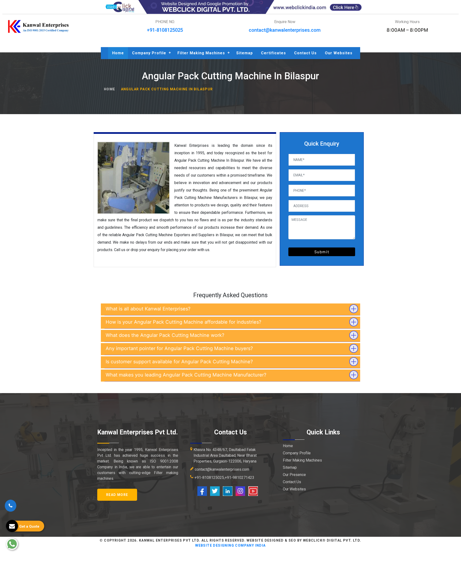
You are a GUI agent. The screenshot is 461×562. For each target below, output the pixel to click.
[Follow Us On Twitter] (215, 490)
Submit (321, 251)
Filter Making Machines (201, 53)
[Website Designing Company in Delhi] (230, 6)
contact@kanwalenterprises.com (285, 30)
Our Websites (338, 53)
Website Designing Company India (230, 545)
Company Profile (149, 53)
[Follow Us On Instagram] (240, 490)
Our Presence (294, 474)
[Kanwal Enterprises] (38, 26)
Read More (117, 495)
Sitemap (244, 53)
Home (118, 53)
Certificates (273, 53)
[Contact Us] (10, 509)
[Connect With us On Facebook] (202, 490)
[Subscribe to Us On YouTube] (253, 490)
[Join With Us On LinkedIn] (227, 490)
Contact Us (305, 53)
